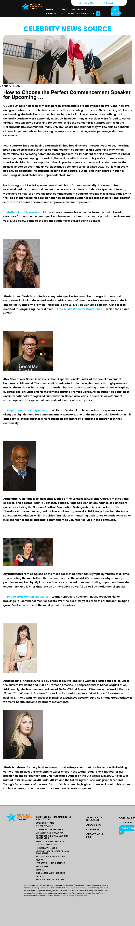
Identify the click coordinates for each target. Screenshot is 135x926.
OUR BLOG (92, 829)
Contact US (54, 13)
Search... (110, 3)
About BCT (79, 9)
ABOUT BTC (93, 824)
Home (50, 9)
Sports (40, 876)
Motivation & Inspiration (50, 857)
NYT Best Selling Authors (50, 863)
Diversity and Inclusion (49, 833)
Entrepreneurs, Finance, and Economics (52, 837)
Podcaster (42, 866)
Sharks (40, 870)
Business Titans (45, 823)
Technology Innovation (50, 880)
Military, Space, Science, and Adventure (52, 852)
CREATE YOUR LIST (95, 835)
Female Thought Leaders (50, 841)
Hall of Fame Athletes (48, 845)
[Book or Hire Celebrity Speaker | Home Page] (32, 6)
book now (115, 11)
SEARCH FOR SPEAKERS (94, 818)
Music (39, 860)
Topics (63, 9)
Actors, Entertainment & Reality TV (53, 818)
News (71, 13)
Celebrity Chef (44, 826)
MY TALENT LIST (87, 13)
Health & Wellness (46, 848)
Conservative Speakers (49, 830)
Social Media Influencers (50, 873)
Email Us (89, 3)
